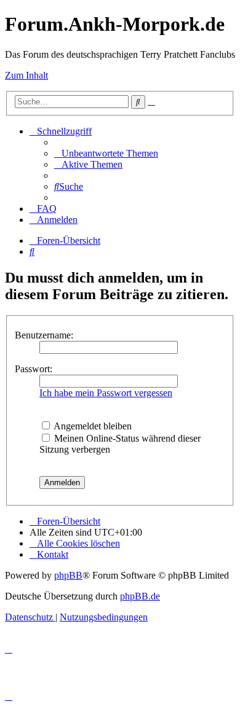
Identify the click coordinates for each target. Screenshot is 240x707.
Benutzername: (44, 335)
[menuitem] (106, 153)
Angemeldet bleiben (92, 426)
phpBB (68, 575)
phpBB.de (140, 596)
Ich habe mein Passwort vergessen (105, 393)
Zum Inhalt (26, 75)
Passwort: (33, 369)
